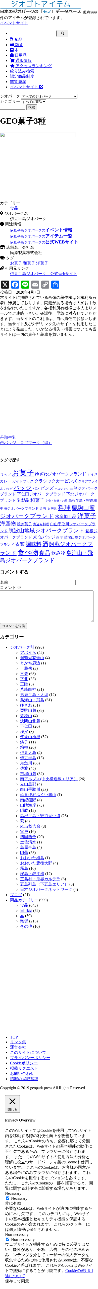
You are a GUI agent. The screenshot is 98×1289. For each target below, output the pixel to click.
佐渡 (24, 768)
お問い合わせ (22, 1073)
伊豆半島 (28, 758)
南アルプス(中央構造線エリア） (49, 779)
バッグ (8, 488)
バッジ (23, 488)
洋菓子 (42, 263)
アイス (92, 474)
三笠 (24, 673)
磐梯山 (26, 716)
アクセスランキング (33, 66)
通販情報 (23, 60)
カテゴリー (10, 101)
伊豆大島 (28, 752)
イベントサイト (14, 23)
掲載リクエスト (24, 1068)
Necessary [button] (13, 1193)
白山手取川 (30, 789)
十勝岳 (26, 668)
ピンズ (47, 488)
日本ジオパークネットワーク (46, 889)
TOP (14, 1037)
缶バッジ (46, 537)
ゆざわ (26, 705)
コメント (10, 587)
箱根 (24, 747)
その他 (26, 926)
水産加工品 (65, 516)
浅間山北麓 (30, 721)
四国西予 (28, 837)
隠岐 (24, 810)
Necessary (19, 1198)
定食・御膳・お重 (56, 500)
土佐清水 (28, 842)
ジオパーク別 (22, 647)
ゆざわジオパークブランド (60, 474)
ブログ (16, 895)
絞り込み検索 (22, 71)
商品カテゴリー (24, 900)
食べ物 (28, 552)
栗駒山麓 (28, 710)
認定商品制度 (22, 76)
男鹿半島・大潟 (34, 695)
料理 (64, 507)
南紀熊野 (28, 800)
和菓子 (29, 263)
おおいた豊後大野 (36, 863)
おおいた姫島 (32, 858)
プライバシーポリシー (30, 1058)
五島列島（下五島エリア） (44, 884)
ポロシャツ (62, 488)
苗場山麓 (28, 773)
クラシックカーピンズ (55, 481)
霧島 (24, 868)
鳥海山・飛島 (32, 700)
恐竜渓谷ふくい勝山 (38, 795)
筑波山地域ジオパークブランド (46, 531)
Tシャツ (5, 474)
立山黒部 (28, 784)
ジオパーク (10, 96)
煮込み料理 (41, 524)
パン (36, 488)
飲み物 (58, 553)
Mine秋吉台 (30, 826)
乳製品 (23, 500)
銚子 (24, 742)
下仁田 (26, 726)
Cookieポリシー (24, 1063)
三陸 (24, 684)
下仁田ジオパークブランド (41, 494)
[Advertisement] (49, 386)
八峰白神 (28, 689)
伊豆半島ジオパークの (41, 230)
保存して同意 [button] (17, 1281)
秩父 (24, 731)
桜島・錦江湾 (32, 874)
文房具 (52, 508)
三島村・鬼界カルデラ (40, 879)
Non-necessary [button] (17, 1234)
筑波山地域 (30, 737)
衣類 (20, 544)
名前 (4, 582)
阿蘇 (24, 852)
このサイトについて (28, 1052)
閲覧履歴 (18, 81)
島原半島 (28, 847)
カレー (5, 481)
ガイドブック (22, 481)
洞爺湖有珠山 (32, 658)
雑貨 (18, 45)
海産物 (8, 523)
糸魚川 (26, 763)
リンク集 (18, 1042)
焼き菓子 (24, 524)
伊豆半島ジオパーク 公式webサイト (43, 274)
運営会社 (18, 1047)
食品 (17, 39)
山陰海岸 (28, 805)
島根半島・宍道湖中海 (40, 816)
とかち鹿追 (30, 663)
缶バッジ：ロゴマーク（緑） (26, 443)
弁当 (43, 508)
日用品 (20, 55)
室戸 (24, 831)
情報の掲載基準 (24, 1079)
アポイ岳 (28, 652)
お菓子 (16, 263)
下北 (24, 679)
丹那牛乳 (8, 437)
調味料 (33, 544)
